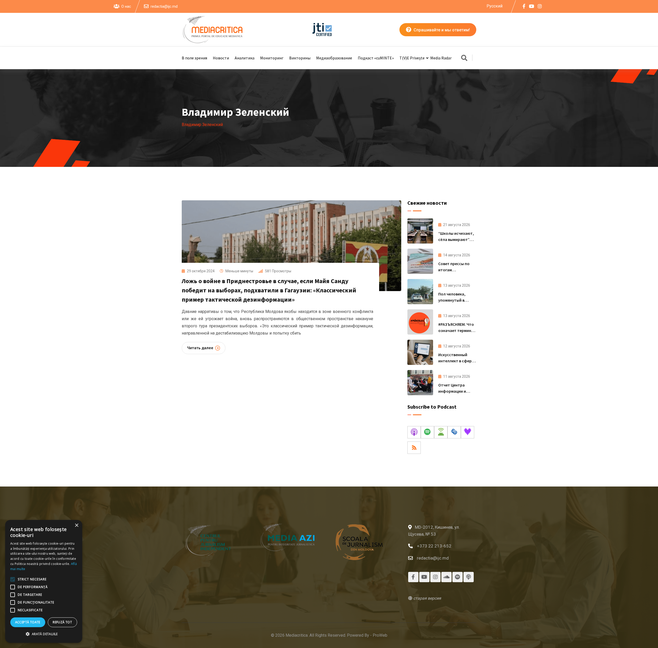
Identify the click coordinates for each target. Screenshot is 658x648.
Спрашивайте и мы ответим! (441, 30)
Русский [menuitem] (494, 5)
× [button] (76, 525)
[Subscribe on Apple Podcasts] (414, 432)
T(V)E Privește (412, 57)
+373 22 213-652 (434, 545)
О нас (126, 6)
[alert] (43, 581)
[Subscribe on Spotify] (427, 432)
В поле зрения (194, 57)
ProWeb (380, 635)
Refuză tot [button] (62, 622)
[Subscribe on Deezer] (467, 432)
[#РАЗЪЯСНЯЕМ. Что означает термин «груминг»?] (420, 322)
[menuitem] (494, 6)
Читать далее (200, 348)
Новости (221, 57)
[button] (43, 634)
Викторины (299, 57)
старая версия (426, 598)
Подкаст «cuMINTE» (376, 57)
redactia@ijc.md (164, 6)
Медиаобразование (334, 57)
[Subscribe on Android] (440, 432)
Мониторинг (272, 57)
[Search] (464, 58)
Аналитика (244, 57)
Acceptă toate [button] (27, 622)
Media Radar (441, 57)
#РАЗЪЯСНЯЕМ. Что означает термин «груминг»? (456, 330)
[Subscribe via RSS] (414, 448)
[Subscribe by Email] (454, 432)
